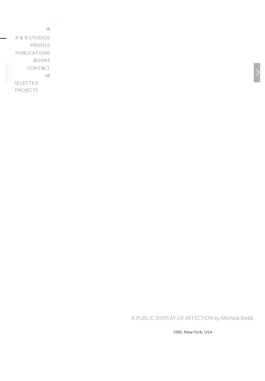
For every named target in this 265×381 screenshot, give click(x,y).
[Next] (257, 72)
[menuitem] (26, 37)
